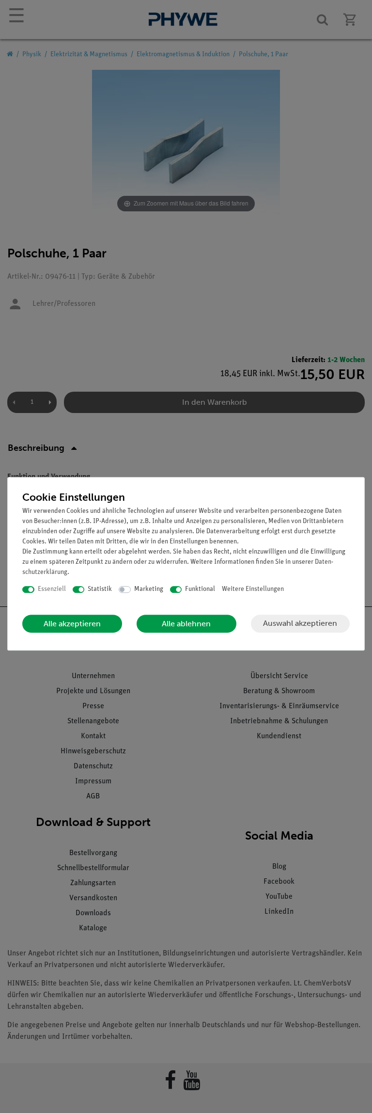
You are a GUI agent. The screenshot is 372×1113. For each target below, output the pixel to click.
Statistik (100, 589)
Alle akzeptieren (72, 623)
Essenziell (52, 589)
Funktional (200, 589)
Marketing (148, 589)
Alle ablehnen (186, 623)
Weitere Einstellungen (253, 589)
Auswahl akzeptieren (300, 623)
